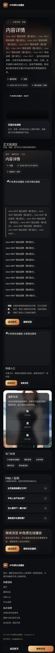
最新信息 (15, 154)
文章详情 (39, 459)
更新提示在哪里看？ (17, 518)
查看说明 (24, 383)
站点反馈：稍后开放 (11, 623)
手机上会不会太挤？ (17, 498)
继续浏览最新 (29, 548)
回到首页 (11, 383)
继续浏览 (27, 322)
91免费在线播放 (13, 459)
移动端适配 (23, 465)
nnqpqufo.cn (17, 639)
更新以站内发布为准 (11, 618)
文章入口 (7, 597)
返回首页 (12, 322)
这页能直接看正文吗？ (18, 488)
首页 (7, 154)
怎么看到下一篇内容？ (18, 508)
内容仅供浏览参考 (10, 613)
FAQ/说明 (7, 602)
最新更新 (27, 459)
